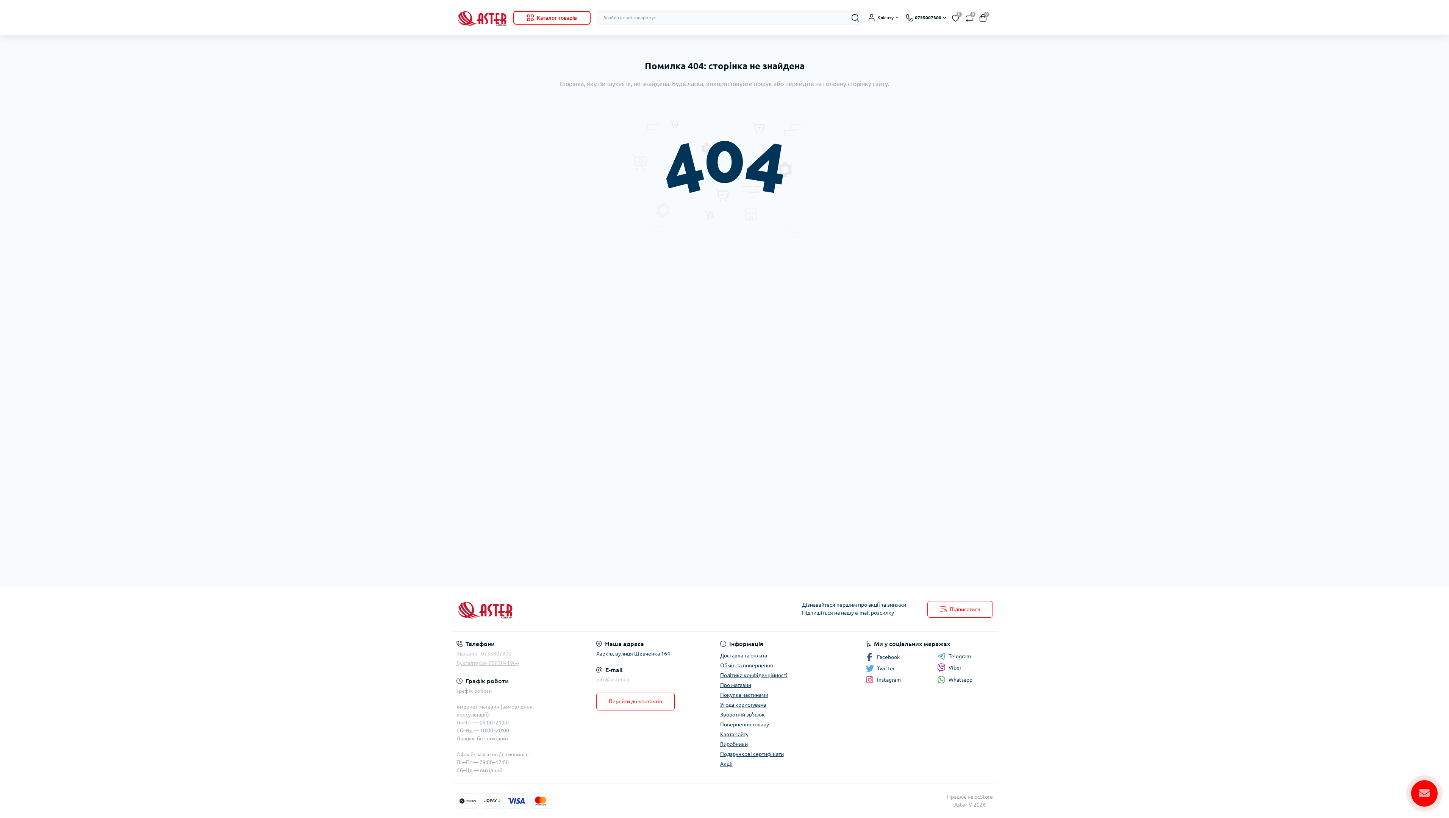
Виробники (734, 744)
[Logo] (481, 17)
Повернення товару (744, 724)
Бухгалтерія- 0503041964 (487, 663)
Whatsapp (960, 680)
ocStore (983, 797)
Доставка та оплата (743, 656)
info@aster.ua (612, 679)
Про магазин (735, 685)
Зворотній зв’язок (742, 715)
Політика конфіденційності (754, 675)
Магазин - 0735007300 (483, 654)
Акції (726, 764)
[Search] (855, 18)
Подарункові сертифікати (752, 754)
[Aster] (588, 609)
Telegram (960, 656)
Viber (955, 668)
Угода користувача (743, 705)
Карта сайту (734, 734)
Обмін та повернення (746, 665)
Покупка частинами (744, 695)
